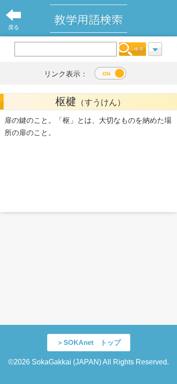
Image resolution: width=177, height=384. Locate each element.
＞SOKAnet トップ (89, 342)
